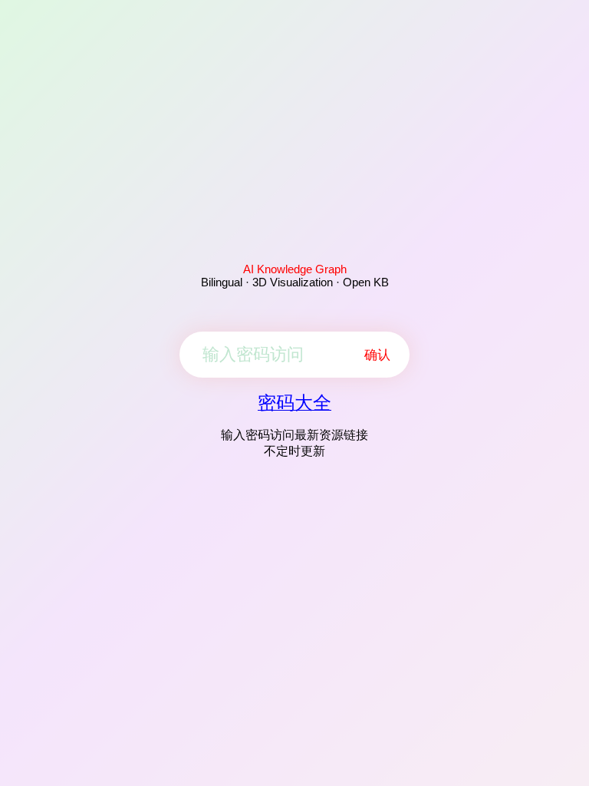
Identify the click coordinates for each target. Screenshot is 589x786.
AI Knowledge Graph (295, 269)
